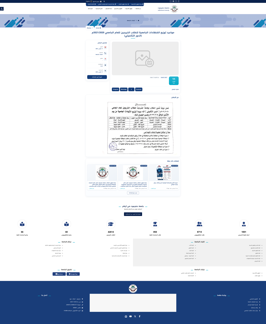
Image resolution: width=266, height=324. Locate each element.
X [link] (131, 89)
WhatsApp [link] (124, 89)
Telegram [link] (115, 89)
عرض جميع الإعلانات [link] (133, 193)
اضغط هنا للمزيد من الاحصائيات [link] (133, 214)
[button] (104, 1)
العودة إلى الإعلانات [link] (97, 77)
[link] (2, 9)
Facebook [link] (138, 89)
